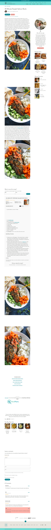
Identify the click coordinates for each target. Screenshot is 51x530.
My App (45, 2)
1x (20, 206)
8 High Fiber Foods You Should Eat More (27, 431)
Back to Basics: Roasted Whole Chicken (43, 72)
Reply (29, 492)
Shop (42, 2)
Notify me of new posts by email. (9, 477)
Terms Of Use (39, 2)
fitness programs (20, 127)
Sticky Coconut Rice (43, 90)
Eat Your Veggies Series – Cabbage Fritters (43, 85)
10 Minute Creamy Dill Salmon (17, 385)
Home (5, 6)
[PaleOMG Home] (10, 3)
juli (8, 11)
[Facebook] (42, 525)
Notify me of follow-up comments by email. (11, 475)
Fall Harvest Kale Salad (43, 79)
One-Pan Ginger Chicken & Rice (14, 431)
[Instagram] (41, 525)
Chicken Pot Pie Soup (37, 72)
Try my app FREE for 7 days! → (25, 0)
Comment (6, 457)
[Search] (45, 4)
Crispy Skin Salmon (17, 383)
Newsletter (36, 2)
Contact (31, 2)
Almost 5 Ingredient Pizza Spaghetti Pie (37, 61)
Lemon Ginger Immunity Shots (42, 96)
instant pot (24, 241)
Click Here (6, 397)
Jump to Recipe (7, 14)
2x (21, 206)
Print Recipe (26, 205)
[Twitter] (44, 525)
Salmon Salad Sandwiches (17, 380)
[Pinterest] (45, 525)
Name (6, 192)
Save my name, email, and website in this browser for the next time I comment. (14, 472)
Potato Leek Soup (20, 431)
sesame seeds (16, 222)
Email (16, 192)
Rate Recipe (12, 14)
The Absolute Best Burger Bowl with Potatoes (7, 432)
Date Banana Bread (43, 61)
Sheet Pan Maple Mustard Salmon (17, 378)
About (33, 2)
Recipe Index (8, 6)
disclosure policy (16, 16)
